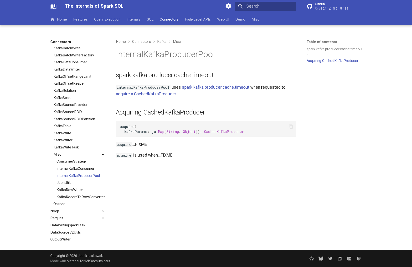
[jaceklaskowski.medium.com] (349, 258)
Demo (240, 19)
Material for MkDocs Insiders (88, 261)
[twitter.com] (330, 258)
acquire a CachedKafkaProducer (146, 94)
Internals (134, 19)
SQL (150, 19)
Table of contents (322, 42)
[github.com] (311, 258)
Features (80, 19)
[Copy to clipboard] (291, 126)
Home (62, 19)
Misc (256, 19)
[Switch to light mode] (228, 6)
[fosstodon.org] (359, 258)
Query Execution (107, 19)
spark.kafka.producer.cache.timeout (215, 87)
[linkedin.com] (339, 258)
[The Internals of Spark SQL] (53, 6)
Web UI (223, 19)
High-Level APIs (198, 19)
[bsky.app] (321, 258)
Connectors (169, 19)
